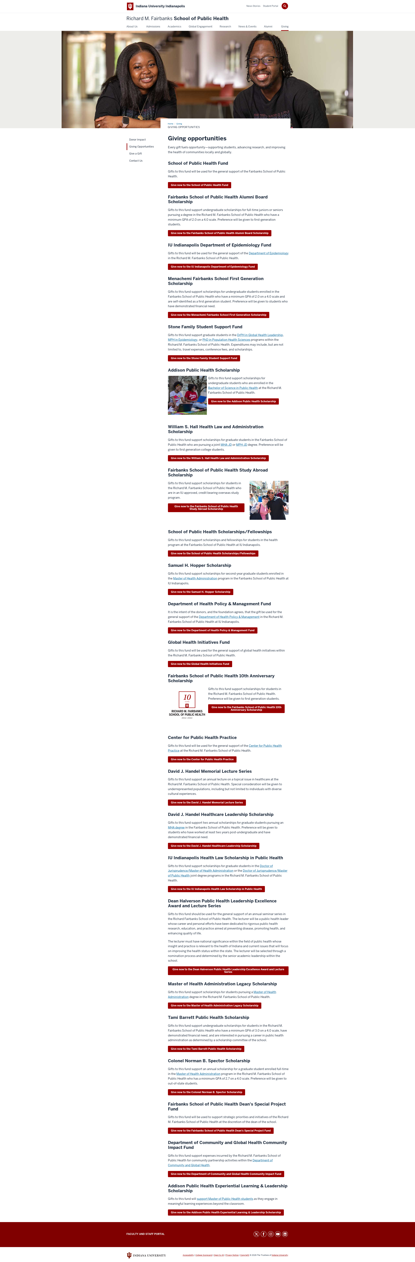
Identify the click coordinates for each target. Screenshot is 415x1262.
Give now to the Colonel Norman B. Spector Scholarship (206, 1092)
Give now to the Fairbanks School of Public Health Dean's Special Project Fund (221, 1130)
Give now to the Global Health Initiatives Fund (200, 664)
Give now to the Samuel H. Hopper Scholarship (200, 592)
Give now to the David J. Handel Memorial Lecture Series (207, 802)
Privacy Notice (232, 1255)
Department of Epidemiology (269, 253)
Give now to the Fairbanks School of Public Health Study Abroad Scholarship (206, 508)
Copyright (244, 1255)
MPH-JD (241, 445)
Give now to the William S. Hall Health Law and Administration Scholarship (218, 458)
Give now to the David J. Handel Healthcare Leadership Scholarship (213, 846)
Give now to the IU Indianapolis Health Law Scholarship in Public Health (216, 889)
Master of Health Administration (195, 578)
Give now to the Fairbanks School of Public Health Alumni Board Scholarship (219, 233)
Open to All (219, 1255)
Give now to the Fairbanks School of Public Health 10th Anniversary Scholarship (246, 709)
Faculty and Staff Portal (145, 1234)
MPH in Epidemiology (182, 340)
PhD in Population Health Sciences (226, 340)
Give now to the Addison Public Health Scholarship (243, 401)
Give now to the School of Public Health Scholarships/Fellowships (213, 553)
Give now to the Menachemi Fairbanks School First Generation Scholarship (218, 315)
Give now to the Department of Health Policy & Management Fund (213, 630)
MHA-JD (226, 445)
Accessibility (188, 1255)
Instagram (271, 1234)
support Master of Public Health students (225, 1199)
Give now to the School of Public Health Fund (199, 185)
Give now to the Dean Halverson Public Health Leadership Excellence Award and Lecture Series (228, 971)
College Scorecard (204, 1255)
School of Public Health (177, 18)
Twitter (256, 1234)
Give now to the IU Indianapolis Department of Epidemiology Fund (213, 266)
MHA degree (176, 827)
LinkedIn (285, 1234)
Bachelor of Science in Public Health (233, 388)
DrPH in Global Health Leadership (260, 335)
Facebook (264, 1234)
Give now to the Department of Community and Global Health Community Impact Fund (226, 1174)
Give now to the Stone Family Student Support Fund (204, 358)
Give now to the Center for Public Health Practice (202, 759)
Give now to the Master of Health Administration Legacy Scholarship (214, 1005)
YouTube (278, 1234)
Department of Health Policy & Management (229, 617)
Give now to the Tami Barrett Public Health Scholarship (206, 1049)
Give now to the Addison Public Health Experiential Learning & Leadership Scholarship (226, 1212)
